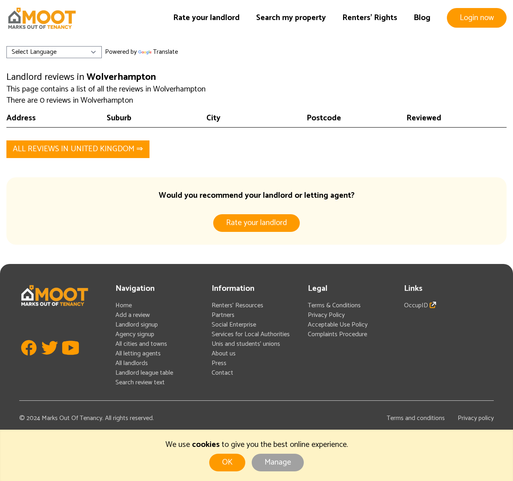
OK (227, 462)
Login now (477, 17)
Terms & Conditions (334, 305)
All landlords (131, 363)
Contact (222, 372)
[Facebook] (28, 359)
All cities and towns (141, 344)
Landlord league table (144, 372)
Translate (165, 52)
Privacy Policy (326, 315)
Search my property (291, 17)
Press (219, 363)
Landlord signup (136, 324)
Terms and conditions (416, 418)
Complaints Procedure (337, 334)
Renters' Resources (237, 305)
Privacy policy (476, 418)
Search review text (140, 382)
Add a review (132, 315)
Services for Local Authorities (251, 334)
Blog (422, 17)
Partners (223, 315)
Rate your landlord (206, 17)
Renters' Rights (369, 17)
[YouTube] (70, 359)
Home (123, 305)
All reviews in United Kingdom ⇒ (78, 149)
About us (224, 353)
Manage (278, 462)
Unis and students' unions (246, 344)
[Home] (41, 18)
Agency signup (134, 334)
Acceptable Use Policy (338, 324)
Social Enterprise (234, 324)
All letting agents (138, 353)
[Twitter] (49, 359)
